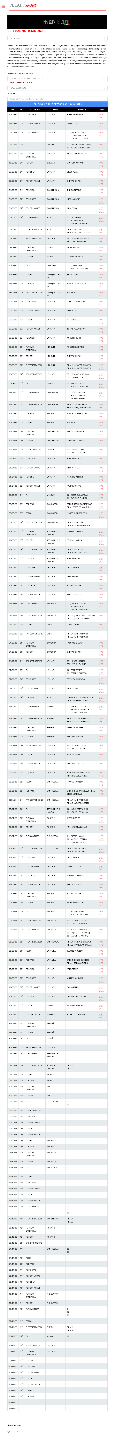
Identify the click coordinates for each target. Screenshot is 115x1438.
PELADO (22, 5)
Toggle (5, 6)
